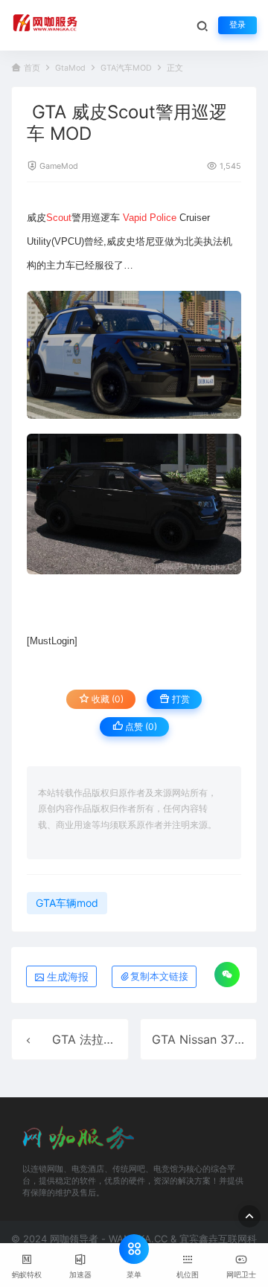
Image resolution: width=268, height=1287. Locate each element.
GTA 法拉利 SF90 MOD (116, 1039)
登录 (237, 25)
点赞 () (140, 726)
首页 (32, 68)
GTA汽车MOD (126, 68)
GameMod (58, 166)
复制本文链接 (159, 976)
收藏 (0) (106, 699)
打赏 (180, 699)
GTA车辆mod (67, 902)
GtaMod (70, 68)
